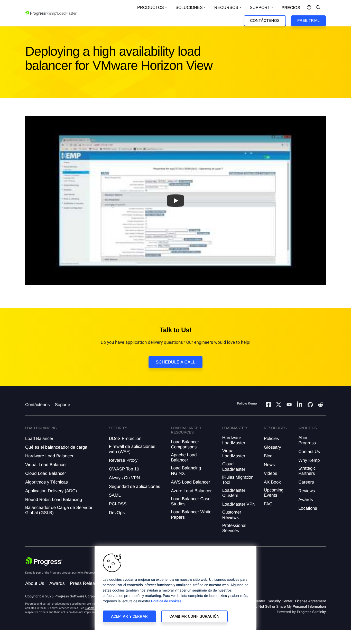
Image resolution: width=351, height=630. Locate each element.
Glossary (272, 447)
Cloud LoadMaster (233, 466)
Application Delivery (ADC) (51, 490)
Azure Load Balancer (191, 490)
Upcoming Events (274, 493)
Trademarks (92, 608)
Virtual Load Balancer (46, 464)
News (269, 464)
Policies (271, 438)
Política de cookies (166, 601)
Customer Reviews (231, 515)
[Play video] (175, 200)
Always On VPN (124, 477)
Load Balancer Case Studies (190, 501)
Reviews (306, 490)
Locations (307, 508)
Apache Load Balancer (184, 457)
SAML (115, 495)
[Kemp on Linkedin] (299, 405)
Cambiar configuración (194, 616)
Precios (291, 8)
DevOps (117, 512)
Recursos (226, 7)
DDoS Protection (125, 438)
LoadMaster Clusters (233, 493)
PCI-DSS (118, 503)
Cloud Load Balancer (45, 473)
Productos (150, 7)
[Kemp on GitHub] (310, 405)
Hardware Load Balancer (49, 456)
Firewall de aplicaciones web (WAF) (132, 449)
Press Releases (86, 583)
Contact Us (309, 451)
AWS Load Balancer (190, 482)
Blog (268, 456)
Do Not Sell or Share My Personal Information (289, 606)
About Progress (307, 440)
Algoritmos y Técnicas (46, 482)
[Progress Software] (43, 561)
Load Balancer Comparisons (185, 444)
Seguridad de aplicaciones (134, 486)
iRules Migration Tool (238, 480)
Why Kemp (309, 460)
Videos (270, 473)
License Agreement (310, 601)
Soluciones (189, 7)
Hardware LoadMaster (233, 440)
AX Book (272, 482)
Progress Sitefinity (311, 612)
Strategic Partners (307, 471)
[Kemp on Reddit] (320, 405)
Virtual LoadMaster (233, 453)
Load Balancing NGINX (186, 471)
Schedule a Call (175, 362)
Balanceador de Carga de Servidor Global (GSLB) (59, 510)
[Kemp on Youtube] (289, 405)
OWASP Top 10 (124, 469)
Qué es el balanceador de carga (56, 447)
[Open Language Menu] (309, 7)
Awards (305, 499)
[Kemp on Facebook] (268, 405)
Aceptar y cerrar (129, 616)
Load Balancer (39, 438)
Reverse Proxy (123, 460)
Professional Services (234, 528)
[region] (175, 588)
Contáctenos (265, 20)
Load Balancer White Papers (191, 514)
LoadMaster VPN (238, 504)
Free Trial (308, 20)
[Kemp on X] (278, 405)
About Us (34, 583)
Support (260, 7)
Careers (306, 482)
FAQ (268, 503)
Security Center (280, 601)
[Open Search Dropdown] (318, 7)
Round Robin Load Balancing (53, 499)
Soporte (62, 404)
